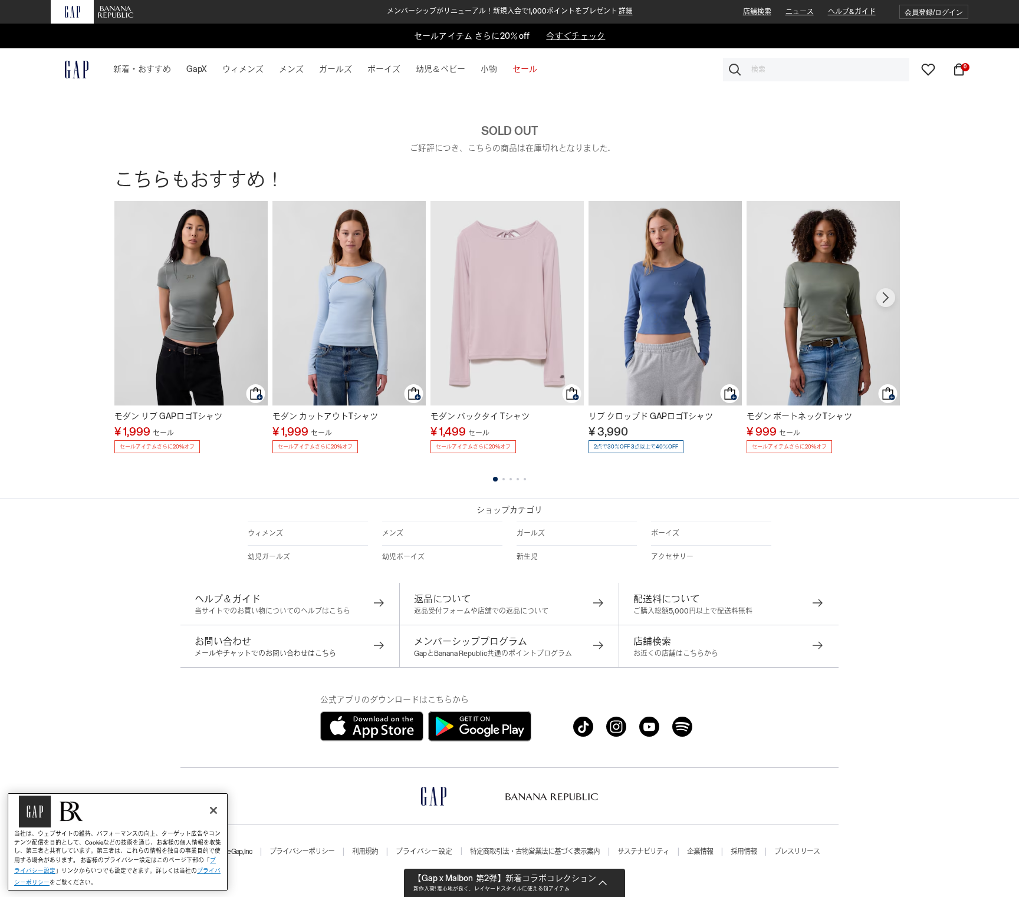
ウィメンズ (265, 533)
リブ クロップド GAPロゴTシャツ (651, 416)
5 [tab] (525, 479)
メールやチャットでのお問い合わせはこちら (265, 653)
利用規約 (365, 851)
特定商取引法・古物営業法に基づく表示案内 (535, 851)
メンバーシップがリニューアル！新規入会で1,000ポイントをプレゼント (510, 11)
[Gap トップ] (69, 69)
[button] (934, 12)
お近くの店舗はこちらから (675, 653)
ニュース (799, 12)
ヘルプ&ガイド (852, 12)
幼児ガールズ (269, 557)
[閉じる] (213, 810)
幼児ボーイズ (403, 557)
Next (885, 297)
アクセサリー (672, 557)
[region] (117, 842)
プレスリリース (797, 851)
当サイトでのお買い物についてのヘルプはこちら (272, 611)
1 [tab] (495, 479)
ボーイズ (665, 533)
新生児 (527, 557)
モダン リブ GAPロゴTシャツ (168, 416)
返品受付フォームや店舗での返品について (481, 611)
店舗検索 (757, 12)
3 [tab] (511, 479)
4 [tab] (518, 479)
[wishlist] (928, 69)
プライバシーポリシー (301, 851)
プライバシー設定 (424, 851)
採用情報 (744, 851)
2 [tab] (503, 479)
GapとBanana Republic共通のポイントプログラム (493, 653)
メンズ (392, 533)
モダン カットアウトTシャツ (325, 416)
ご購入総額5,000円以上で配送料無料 (692, 611)
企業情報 (700, 851)
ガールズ (531, 533)
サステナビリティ (643, 851)
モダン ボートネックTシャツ (799, 416)
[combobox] (816, 69)
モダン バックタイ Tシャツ (480, 416)
